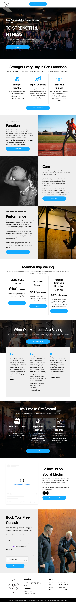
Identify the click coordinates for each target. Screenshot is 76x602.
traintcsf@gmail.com (29, 593)
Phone (22, 541)
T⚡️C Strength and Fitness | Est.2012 (16, 501)
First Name (9, 535)
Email (8, 541)
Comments (9, 549)
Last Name (23, 535)
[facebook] (44, 493)
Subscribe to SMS (21, 546)
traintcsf (28, 501)
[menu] (73, 4)
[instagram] (47, 493)
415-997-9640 (28, 591)
